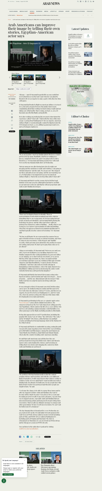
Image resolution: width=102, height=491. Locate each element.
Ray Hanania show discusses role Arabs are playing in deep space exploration (27, 468)
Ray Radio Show (28, 441)
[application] (34, 56)
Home (9, 19)
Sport (67, 11)
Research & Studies (78, 11)
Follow (12, 131)
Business (39, 11)
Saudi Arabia (13, 11)
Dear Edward (24, 303)
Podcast (90, 11)
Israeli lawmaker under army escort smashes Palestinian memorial (74, 55)
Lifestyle (53, 11)
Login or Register (8, 474)
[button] (34, 55)
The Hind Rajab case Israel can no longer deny (74, 150)
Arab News (12, 1)
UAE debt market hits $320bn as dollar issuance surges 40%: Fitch (75, 46)
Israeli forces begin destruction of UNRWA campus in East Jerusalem (43, 15)
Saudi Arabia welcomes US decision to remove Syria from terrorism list (75, 36)
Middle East (24, 11)
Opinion (61, 11)
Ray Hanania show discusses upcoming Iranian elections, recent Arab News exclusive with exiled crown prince (50, 469)
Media (46, 11)
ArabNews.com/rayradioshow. (29, 429)
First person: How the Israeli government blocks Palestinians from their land (75, 139)
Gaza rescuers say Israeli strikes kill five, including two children (75, 72)
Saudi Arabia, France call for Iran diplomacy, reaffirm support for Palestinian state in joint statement (75, 127)
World (32, 11)
